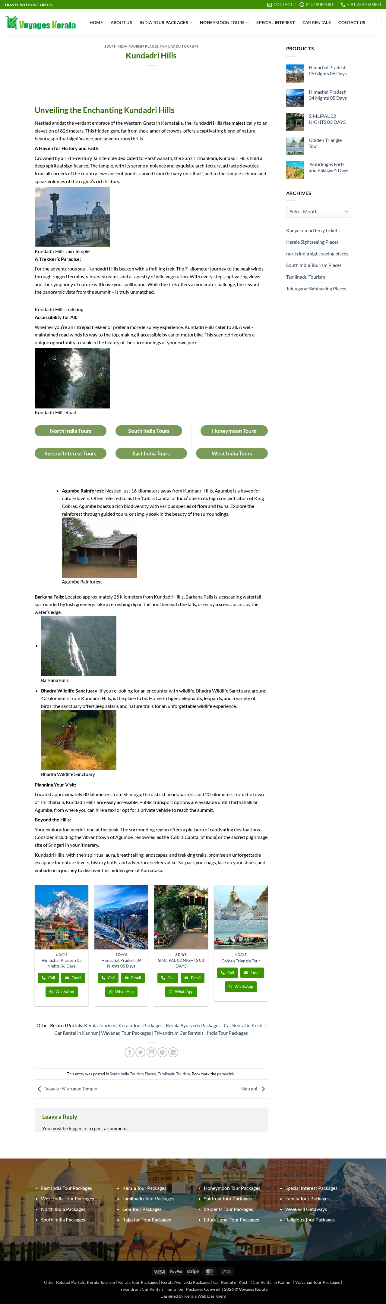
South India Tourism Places (131, 46)
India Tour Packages (164, 22)
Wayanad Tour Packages (126, 1033)
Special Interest (275, 22)
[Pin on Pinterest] (162, 1052)
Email (76, 977)
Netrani (249, 1088)
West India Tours (232, 453)
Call (51, 977)
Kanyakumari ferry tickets (313, 230)
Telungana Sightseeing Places (316, 288)
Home (96, 22)
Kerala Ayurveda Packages (193, 1025)
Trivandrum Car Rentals (179, 1033)
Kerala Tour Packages (141, 1025)
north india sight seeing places (317, 253)
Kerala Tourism (99, 1025)
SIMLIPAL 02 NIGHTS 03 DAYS (181, 963)
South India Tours (148, 430)
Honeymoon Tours (222, 22)
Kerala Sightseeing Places (312, 242)
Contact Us (351, 22)
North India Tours (70, 430)
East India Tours (151, 453)
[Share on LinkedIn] (173, 1052)
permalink (225, 1073)
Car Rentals (316, 22)
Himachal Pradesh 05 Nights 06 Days (62, 963)
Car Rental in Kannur (76, 1033)
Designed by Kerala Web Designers (193, 1296)
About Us (121, 22)
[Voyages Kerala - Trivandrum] (41, 22)
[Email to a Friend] (152, 1052)
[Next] (267, 948)
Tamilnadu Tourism (179, 46)
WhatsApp (64, 991)
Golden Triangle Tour (240, 960)
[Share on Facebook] (129, 1052)
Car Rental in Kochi (244, 1025)
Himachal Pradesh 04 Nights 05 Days (121, 963)
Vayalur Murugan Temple (70, 1088)
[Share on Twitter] (140, 1052)
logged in (78, 1128)
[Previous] (35, 948)
